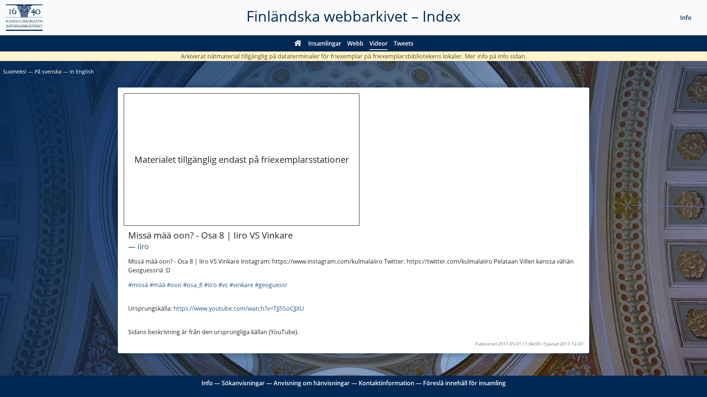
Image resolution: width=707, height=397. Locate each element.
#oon (174, 285)
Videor (378, 43)
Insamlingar (324, 43)
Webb (355, 43)
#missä (138, 285)
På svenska (48, 71)
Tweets (404, 43)
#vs (223, 285)
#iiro (210, 285)
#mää (157, 285)
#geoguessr (271, 285)
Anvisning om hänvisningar (312, 383)
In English (82, 71)
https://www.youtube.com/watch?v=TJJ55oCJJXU (238, 308)
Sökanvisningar (243, 383)
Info (686, 18)
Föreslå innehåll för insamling (464, 383)
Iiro (143, 246)
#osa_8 (193, 285)
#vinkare (241, 285)
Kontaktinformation (386, 383)
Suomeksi (15, 71)
